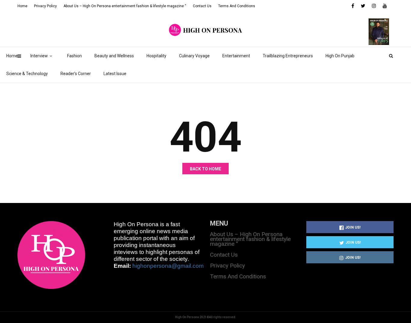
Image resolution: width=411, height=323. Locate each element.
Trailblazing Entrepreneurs (288, 55)
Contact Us (202, 6)
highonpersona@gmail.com (168, 266)
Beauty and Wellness (114, 55)
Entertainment (236, 55)
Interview (39, 55)
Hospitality (156, 55)
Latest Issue (115, 73)
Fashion (74, 55)
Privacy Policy (45, 6)
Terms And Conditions (236, 6)
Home (12, 55)
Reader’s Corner (75, 73)
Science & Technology (27, 73)
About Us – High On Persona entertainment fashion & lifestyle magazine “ (124, 6)
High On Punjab (340, 55)
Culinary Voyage (194, 55)
